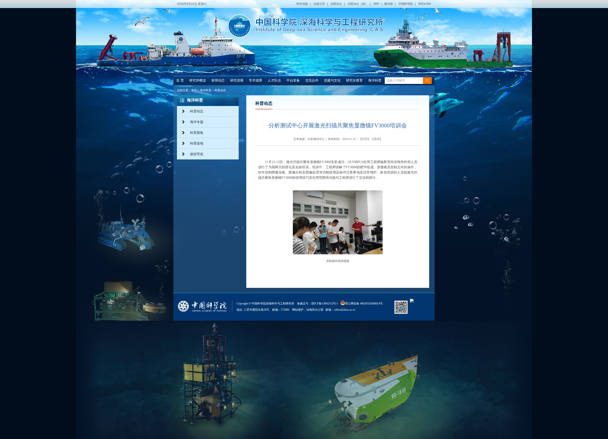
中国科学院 (406, 3)
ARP (376, 3)
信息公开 (319, 3)
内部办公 (336, 3)
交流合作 (311, 80)
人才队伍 (274, 80)
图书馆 (388, 3)
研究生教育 (354, 80)
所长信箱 (302, 3)
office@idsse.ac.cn (344, 309)
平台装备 (293, 80)
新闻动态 (218, 80)
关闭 (377, 139)
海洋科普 (374, 80)
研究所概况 (197, 80)
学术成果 (255, 80)
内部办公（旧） (358, 3)
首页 (194, 90)
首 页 (180, 80)
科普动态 (220, 90)
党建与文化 (332, 80)
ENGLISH (424, 3)
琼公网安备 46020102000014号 (364, 303)
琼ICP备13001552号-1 (325, 303)
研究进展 (236, 80)
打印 (364, 139)
